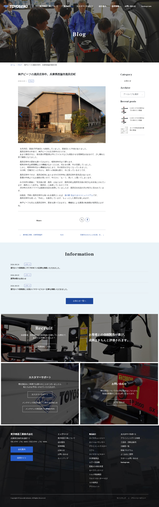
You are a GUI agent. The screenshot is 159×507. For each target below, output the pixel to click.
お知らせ (127, 81)
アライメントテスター (98, 446)
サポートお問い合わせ (129, 458)
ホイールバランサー (97, 442)
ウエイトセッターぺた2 (98, 478)
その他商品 (93, 482)
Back (61, 235)
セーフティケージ (96, 470)
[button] (58, 140)
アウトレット (94, 486)
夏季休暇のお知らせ (18, 279)
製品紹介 (67, 6)
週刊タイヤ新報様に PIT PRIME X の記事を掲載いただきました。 (36, 268)
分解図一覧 (125, 446)
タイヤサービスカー (97, 454)
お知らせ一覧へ (79, 301)
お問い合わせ (63, 454)
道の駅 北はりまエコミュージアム (79, 195)
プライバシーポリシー (138, 498)
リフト (91, 450)
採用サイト (21, 458)
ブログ (31, 81)
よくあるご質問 (127, 454)
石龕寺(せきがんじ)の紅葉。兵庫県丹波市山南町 (93, 235)
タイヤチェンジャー (97, 438)
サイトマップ (63, 458)
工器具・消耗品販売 (128, 442)
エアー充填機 (94, 462)
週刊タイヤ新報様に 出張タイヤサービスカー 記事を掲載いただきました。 (40, 289)
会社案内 (21, 449)
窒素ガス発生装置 (96, 466)
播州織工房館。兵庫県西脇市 (32, 235)
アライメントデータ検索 (130, 438)
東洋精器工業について (66, 438)
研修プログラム (127, 450)
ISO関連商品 (94, 458)
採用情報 (61, 446)
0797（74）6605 (21, 442)
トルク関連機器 (95, 474)
